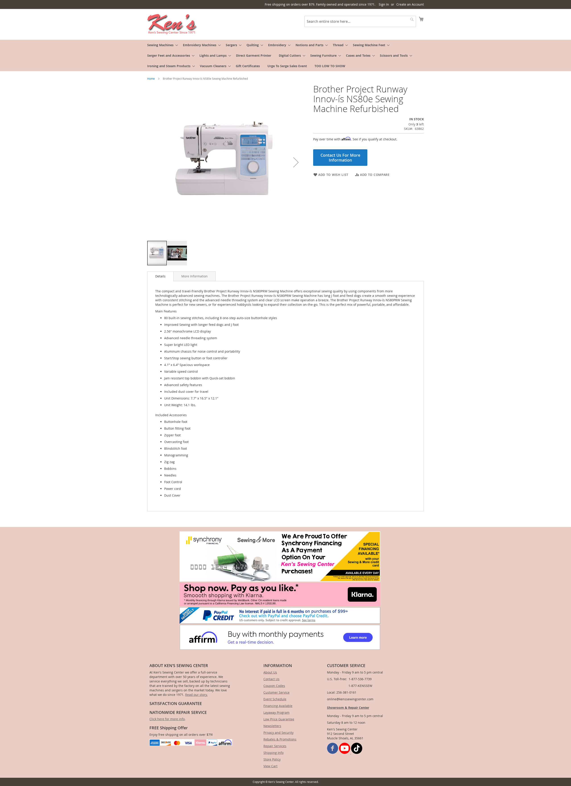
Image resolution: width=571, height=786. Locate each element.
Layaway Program (276, 712)
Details (160, 276)
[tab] (160, 276)
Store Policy (272, 759)
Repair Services (274, 746)
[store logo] (172, 24)
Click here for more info (167, 719)
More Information (194, 276)
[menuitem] (161, 45)
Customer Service (276, 692)
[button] (296, 162)
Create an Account (410, 4)
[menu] (285, 55)
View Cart (270, 766)
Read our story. (196, 694)
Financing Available (277, 706)
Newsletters (272, 726)
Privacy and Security (278, 732)
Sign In (384, 4)
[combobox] (360, 21)
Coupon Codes (274, 686)
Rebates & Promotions (279, 739)
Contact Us (271, 679)
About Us (270, 672)
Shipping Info (273, 753)
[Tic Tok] (356, 752)
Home (151, 78)
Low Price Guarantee (278, 719)
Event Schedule (274, 699)
